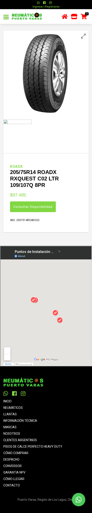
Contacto (11, 485)
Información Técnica (20, 420)
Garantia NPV (14, 472)
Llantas (10, 414)
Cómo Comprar (15, 453)
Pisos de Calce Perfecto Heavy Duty (32, 446)
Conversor (12, 466)
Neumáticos (13, 408)
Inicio (7, 401)
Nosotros (11, 433)
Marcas (10, 427)
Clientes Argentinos (20, 440)
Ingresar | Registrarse (46, 6)
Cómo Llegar (13, 479)
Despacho (11, 459)
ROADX (16, 166)
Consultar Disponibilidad (32, 207)
